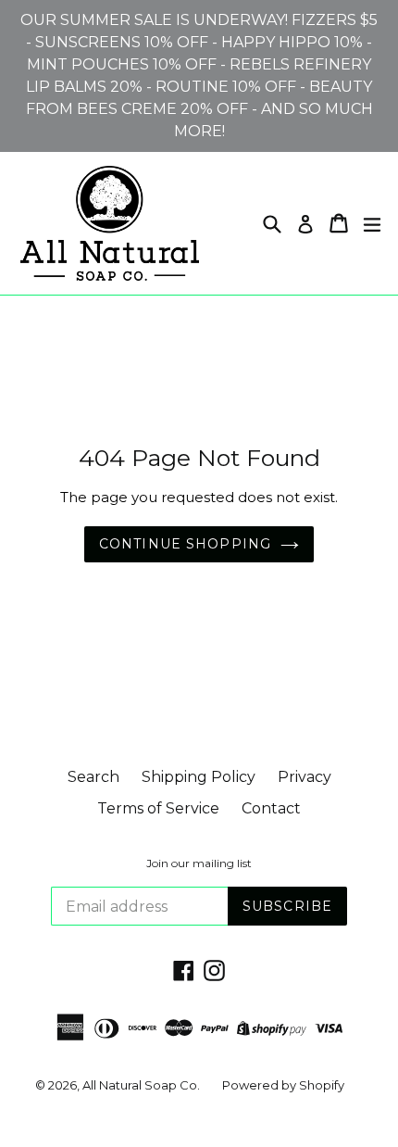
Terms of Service (158, 808)
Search (93, 777)
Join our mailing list (199, 863)
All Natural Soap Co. (141, 1085)
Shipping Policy (198, 777)
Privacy (304, 777)
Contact (271, 808)
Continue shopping (185, 544)
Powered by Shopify (283, 1085)
